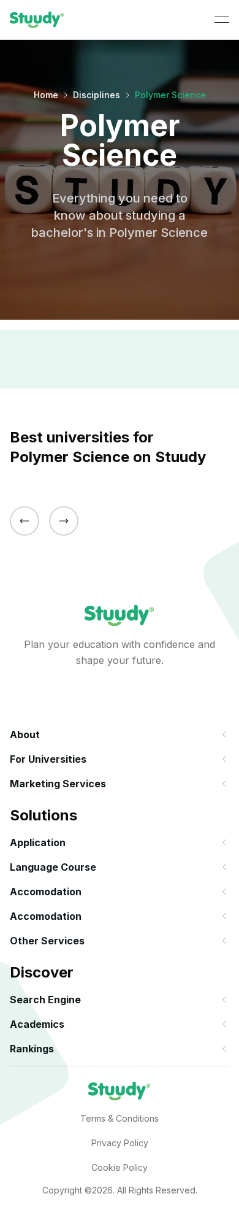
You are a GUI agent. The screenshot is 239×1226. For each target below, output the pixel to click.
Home (46, 95)
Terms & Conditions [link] (119, 1118)
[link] (37, 19)
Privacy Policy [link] (119, 1143)
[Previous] (24, 521)
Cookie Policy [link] (119, 1167)
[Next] (63, 521)
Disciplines (96, 95)
